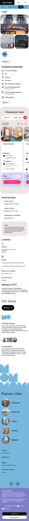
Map (26, 7)
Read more (5, 61)
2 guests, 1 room (17, 117)
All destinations (6, 453)
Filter (6, 124)
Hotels (21, 7)
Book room (12, 182)
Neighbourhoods (12, 7)
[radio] (4, 156)
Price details (6, 178)
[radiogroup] (12, 157)
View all (21, 41)
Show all (4, 102)
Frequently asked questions (9, 465)
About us (6, 308)
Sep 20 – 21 (16, 176)
